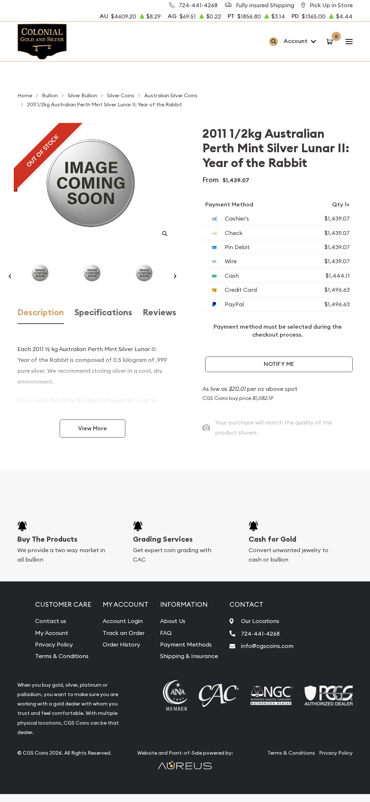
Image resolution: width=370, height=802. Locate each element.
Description (40, 312)
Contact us (50, 620)
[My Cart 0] (331, 41)
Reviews (159, 312)
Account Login (123, 620)
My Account (51, 632)
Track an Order (124, 632)
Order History (121, 644)
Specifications (103, 312)
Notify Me (279, 364)
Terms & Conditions (62, 656)
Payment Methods (186, 644)
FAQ (166, 632)
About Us (172, 620)
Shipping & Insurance (189, 656)
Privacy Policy (54, 644)
